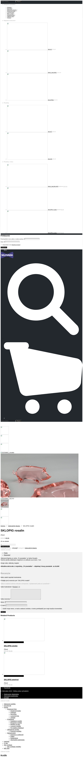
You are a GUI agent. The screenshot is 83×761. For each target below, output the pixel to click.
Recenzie (7, 555)
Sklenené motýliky (10, 704)
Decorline (9, 8)
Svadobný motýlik (16, 721)
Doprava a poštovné (16, 735)
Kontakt (6, 697)
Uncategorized (11, 15)
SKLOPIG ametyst (11, 679)
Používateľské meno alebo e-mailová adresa (12, 239)
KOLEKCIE (7, 706)
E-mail (3, 605)
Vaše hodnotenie (6, 587)
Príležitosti (10, 719)
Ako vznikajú (8, 745)
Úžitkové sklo (10, 16)
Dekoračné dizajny (12, 10)
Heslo (2, 242)
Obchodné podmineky (11, 696)
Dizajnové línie (12, 709)
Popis (6, 553)
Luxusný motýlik (15, 726)
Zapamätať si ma (7, 244)
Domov (3, 526)
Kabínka (6, 741)
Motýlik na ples (15, 724)
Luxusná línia (10, 12)
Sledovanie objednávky (11, 694)
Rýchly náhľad (8, 642)
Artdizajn (9, 7)
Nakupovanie (11, 733)
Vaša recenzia (6, 599)
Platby (12, 736)
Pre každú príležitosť (17, 728)
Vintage (9, 17)
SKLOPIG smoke (11, 646)
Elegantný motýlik (16, 723)
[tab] (43, 553)
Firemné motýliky (15, 731)
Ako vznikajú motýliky (14, 747)
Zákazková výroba (13, 729)
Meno (3, 602)
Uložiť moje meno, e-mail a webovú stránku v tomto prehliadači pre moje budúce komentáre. (32, 608)
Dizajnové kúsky (11, 11)
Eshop (6, 707)
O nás (6, 743)
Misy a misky (10, 13)
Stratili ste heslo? (16, 244)
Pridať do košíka (5, 546)
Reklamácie (14, 738)
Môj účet (6, 748)
